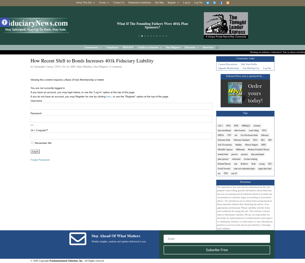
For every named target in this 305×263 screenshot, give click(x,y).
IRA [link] (263, 140)
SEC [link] (270, 164)
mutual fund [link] (223, 154)
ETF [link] (229, 135)
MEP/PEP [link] (127, 47)
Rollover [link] (244, 164)
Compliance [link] (112, 47)
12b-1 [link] (220, 125)
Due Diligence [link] (173, 47)
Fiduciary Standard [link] (242, 140)
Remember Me (43, 143)
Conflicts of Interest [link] (148, 47)
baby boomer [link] (239, 130)
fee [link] (236, 135)
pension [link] (244, 154)
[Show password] (32, 125)
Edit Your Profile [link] (249, 65)
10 (166, 36)
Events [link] (102, 2)
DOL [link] (264, 130)
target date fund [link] (264, 168)
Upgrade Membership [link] (228, 68)
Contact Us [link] (118, 2)
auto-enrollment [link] (224, 130)
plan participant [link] (257, 154)
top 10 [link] (234, 173)
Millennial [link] (240, 149)
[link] (4, 22)
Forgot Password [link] (40, 159)
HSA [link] (255, 140)
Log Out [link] (198, 2)
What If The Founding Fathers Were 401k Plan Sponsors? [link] (152, 25)
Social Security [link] (224, 168)
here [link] (108, 96)
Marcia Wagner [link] (251, 145)
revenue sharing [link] (250, 159)
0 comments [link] (116, 66)
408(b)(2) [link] (246, 125)
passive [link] (234, 154)
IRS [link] (270, 140)
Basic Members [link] (84, 66)
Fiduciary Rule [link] (224, 140)
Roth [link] (254, 164)
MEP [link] (263, 145)
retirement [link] (236, 159)
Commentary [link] (91, 47)
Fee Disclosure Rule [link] (249, 135)
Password (36, 113)
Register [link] (172, 2)
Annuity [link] (256, 125)
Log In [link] (186, 2)
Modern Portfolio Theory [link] (258, 149)
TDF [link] (226, 173)
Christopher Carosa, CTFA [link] (47, 66)
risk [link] (235, 164)
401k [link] (228, 125)
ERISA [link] (221, 135)
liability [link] (238, 145)
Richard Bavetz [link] (224, 164)
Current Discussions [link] (227, 65)
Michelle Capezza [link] (225, 149)
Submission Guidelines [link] (139, 2)
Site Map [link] (159, 2)
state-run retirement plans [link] (244, 168)
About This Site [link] (84, 2)
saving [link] (262, 164)
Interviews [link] (208, 47)
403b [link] (236, 125)
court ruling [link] (254, 130)
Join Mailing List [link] (251, 68)
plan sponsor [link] (223, 159)
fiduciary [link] (265, 135)
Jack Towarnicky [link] (225, 145)
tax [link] (219, 173)
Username (36, 100)
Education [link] (189, 47)
